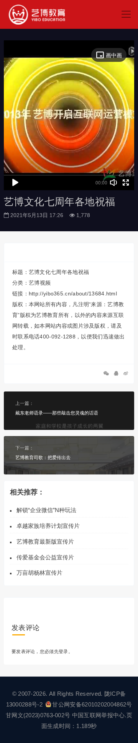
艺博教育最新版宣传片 (45, 541)
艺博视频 (40, 283)
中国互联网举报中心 (98, 715)
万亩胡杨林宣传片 (39, 572)
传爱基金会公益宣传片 (45, 557)
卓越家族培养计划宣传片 (48, 525)
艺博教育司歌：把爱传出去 (43, 457)
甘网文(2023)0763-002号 (38, 715)
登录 (63, 651)
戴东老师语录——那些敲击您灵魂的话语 (56, 413)
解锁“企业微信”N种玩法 (46, 510)
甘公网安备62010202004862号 (92, 704)
